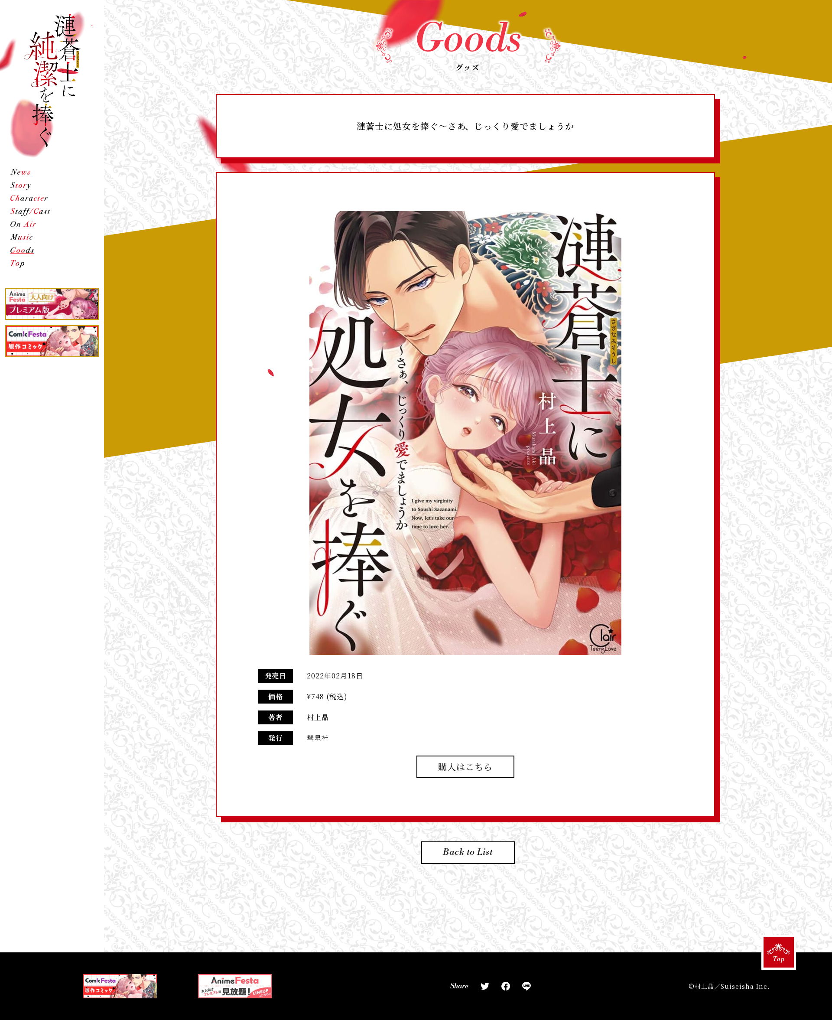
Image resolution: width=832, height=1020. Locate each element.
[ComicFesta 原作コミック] (52, 341)
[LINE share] (526, 986)
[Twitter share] (485, 986)
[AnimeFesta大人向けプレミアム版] (52, 304)
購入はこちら (465, 766)
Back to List (468, 852)
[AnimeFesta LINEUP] (235, 986)
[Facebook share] (505, 986)
